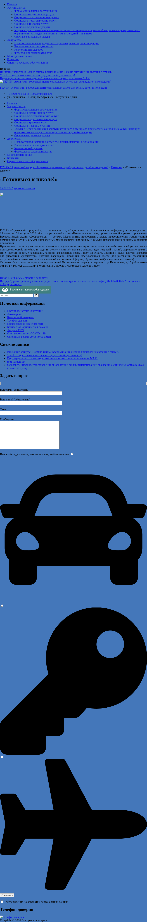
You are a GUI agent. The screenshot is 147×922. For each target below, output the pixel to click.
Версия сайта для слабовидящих (28, 289)
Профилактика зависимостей (25, 323)
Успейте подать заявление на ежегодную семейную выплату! (37, 75)
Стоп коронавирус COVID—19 (26, 333)
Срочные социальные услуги (32, 36)
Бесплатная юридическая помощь (27, 327)
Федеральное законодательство (33, 52)
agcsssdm (19, 188)
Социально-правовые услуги (32, 27)
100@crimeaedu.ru (41, 93)
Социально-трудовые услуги (31, 23)
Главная (12, 4)
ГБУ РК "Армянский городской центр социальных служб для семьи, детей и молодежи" (54, 87)
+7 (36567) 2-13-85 (18, 93)
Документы (14, 39)
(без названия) (16, 361)
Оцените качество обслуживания (27, 62)
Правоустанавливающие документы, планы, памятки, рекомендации (56, 43)
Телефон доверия (17, 320)
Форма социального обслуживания (35, 10)
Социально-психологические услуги (36, 17)
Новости (29, 188)
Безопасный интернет (20, 317)
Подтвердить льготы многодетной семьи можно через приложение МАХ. (45, 78)
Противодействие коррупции (25, 310)
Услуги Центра (16, 7)
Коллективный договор (28, 49)
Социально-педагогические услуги (35, 20)
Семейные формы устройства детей (29, 336)
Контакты (13, 59)
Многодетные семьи (19, 56)
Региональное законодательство (33, 46)
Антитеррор (14, 314)
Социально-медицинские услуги (34, 14)
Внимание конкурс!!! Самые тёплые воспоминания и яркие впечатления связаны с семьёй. (56, 71)
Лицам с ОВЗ (15, 330)
